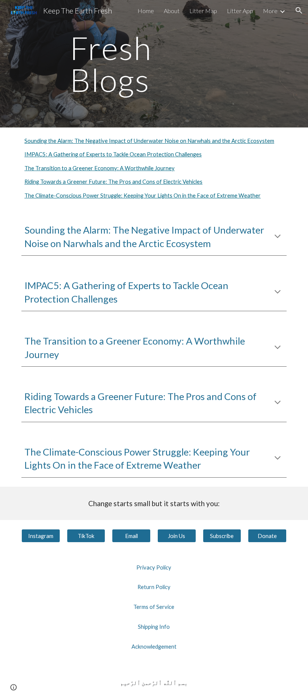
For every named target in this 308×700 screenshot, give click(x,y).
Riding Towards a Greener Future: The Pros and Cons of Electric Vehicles (113, 181)
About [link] (172, 10)
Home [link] (145, 10)
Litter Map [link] (203, 10)
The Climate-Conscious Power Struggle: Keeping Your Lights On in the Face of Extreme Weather (142, 195)
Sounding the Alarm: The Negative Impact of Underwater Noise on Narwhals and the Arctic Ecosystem (149, 141)
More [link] (270, 10)
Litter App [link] (240, 10)
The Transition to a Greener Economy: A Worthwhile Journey (99, 168)
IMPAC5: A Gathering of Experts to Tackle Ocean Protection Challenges (113, 154)
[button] (299, 10)
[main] (154, 64)
